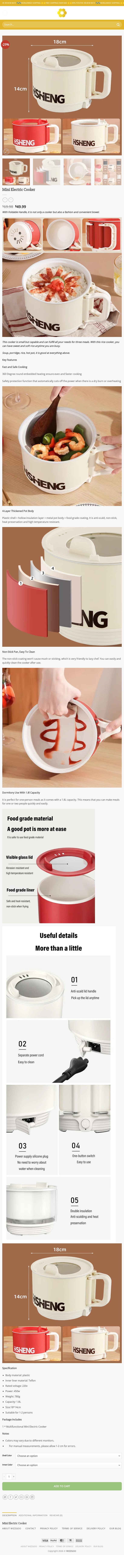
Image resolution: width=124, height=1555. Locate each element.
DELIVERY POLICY (96, 1528)
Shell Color (7, 1456)
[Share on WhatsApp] (5, 1497)
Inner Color (7, 1465)
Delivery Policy (83, 1546)
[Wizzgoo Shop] (62, 13)
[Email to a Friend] (21, 1497)
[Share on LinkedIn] (32, 1497)
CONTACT (30, 1528)
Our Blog (98, 1546)
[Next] (115, 95)
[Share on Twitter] (15, 1497)
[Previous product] (10, 200)
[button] (5, 12)
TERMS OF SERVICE (72, 1528)
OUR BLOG (115, 1528)
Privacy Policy (46, 1546)
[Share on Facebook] (10, 1497)
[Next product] (5, 200)
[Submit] (118, 24)
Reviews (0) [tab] (56, 1515)
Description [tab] (9, 1515)
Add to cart (62, 1486)
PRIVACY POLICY (49, 1528)
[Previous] (8, 95)
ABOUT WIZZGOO (11, 1528)
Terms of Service (64, 1546)
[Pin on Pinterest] (26, 1497)
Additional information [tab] (33, 1515)
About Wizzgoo (29, 1546)
